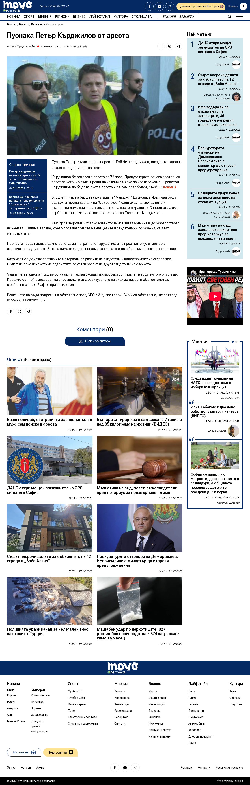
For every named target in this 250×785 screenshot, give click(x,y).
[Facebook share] (161, 46)
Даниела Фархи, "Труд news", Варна (217, 96)
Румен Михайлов (229, 397)
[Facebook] (149, 6)
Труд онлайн (26, 46)
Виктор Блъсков (217, 430)
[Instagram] (169, 6)
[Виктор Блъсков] (233, 431)
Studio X (238, 781)
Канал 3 (169, 187)
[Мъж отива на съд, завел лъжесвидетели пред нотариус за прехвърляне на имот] (139, 460)
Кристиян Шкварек (228, 502)
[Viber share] (169, 46)
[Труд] (122, 667)
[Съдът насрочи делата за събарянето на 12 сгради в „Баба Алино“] (49, 528)
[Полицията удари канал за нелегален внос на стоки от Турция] (49, 601)
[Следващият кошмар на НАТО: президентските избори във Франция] (215, 359)
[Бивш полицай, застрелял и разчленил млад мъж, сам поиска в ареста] (49, 391)
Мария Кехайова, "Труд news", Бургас (216, 215)
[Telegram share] (178, 46)
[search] (229, 16)
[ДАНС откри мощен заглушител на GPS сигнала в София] (49, 460)
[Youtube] (159, 6)
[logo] (17, 6)
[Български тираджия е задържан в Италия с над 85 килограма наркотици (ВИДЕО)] (139, 391)
